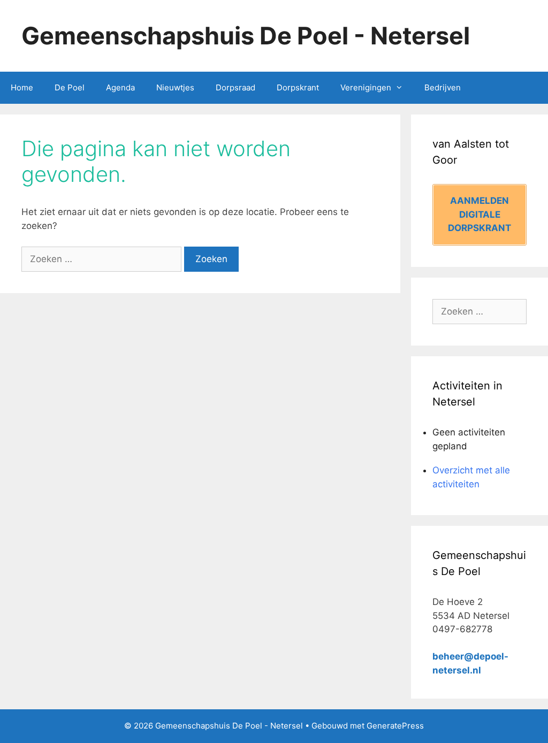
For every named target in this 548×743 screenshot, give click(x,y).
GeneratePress (395, 726)
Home (22, 87)
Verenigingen (365, 87)
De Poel (70, 87)
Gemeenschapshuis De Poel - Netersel (245, 35)
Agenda (120, 87)
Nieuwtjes (175, 87)
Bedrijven (442, 87)
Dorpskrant (298, 87)
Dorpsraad (235, 87)
